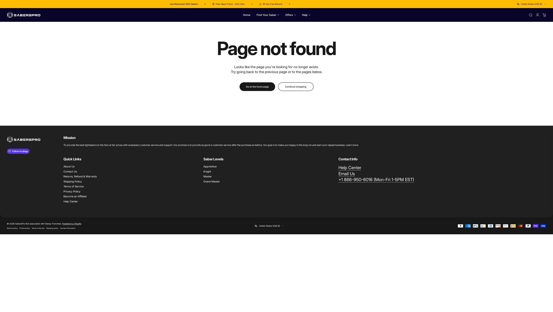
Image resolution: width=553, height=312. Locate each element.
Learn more (352, 145)
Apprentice (210, 166)
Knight (207, 171)
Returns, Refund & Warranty (80, 176)
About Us (69, 166)
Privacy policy (24, 228)
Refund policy (12, 228)
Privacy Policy (71, 191)
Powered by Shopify (71, 223)
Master (207, 176)
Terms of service (38, 228)
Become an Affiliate (75, 196)
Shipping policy (52, 228)
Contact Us (70, 171)
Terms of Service (73, 186)
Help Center (70, 201)
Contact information (67, 228)
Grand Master (211, 181)
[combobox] (531, 4)
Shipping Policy (72, 181)
